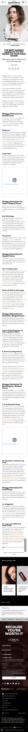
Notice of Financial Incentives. (8, 674)
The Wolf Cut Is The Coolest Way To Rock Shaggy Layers (12, 611)
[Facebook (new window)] (2, 683)
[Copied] (15, 69)
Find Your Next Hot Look (19, 44)
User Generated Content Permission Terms (10, 709)
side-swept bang (15, 531)
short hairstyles (10, 353)
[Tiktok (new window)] (19, 683)
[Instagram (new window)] (5, 683)
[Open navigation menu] (25, 2)
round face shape (13, 118)
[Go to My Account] (2, 2)
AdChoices (7, 722)
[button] (25, 545)
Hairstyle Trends (15, 45)
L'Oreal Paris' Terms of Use (10, 671)
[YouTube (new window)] (8, 683)
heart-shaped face (11, 205)
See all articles (6, 602)
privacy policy (19, 722)
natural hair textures (13, 406)
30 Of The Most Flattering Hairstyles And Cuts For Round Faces (13, 610)
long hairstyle (10, 527)
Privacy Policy (4, 700)
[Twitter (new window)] (10, 683)
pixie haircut (10, 239)
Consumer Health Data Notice (7, 698)
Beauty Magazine (7, 44)
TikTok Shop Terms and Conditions (8, 695)
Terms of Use (4, 707)
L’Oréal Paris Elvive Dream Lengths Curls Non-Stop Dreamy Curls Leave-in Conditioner (13, 141)
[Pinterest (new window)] (13, 683)
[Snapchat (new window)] (16, 683)
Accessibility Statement (6, 702)
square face (12, 258)
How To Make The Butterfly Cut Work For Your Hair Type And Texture (13, 614)
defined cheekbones (18, 243)
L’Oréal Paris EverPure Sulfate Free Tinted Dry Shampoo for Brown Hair (13, 536)
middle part (5, 337)
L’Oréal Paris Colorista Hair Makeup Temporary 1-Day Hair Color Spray (13, 369)
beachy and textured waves (9, 343)
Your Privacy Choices (7, 727)
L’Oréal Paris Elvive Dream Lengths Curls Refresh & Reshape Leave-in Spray (13, 419)
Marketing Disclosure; (16, 672)
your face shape (20, 95)
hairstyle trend (11, 90)
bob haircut (16, 220)
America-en (6, 713)
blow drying (11, 308)
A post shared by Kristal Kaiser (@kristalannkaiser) (15, 453)
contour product (6, 123)
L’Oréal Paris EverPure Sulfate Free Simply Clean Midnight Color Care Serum (13, 303)
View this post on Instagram (11, 184)
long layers (7, 157)
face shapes (17, 390)
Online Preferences (5, 705)
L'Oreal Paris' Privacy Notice (17, 673)
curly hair (17, 102)
